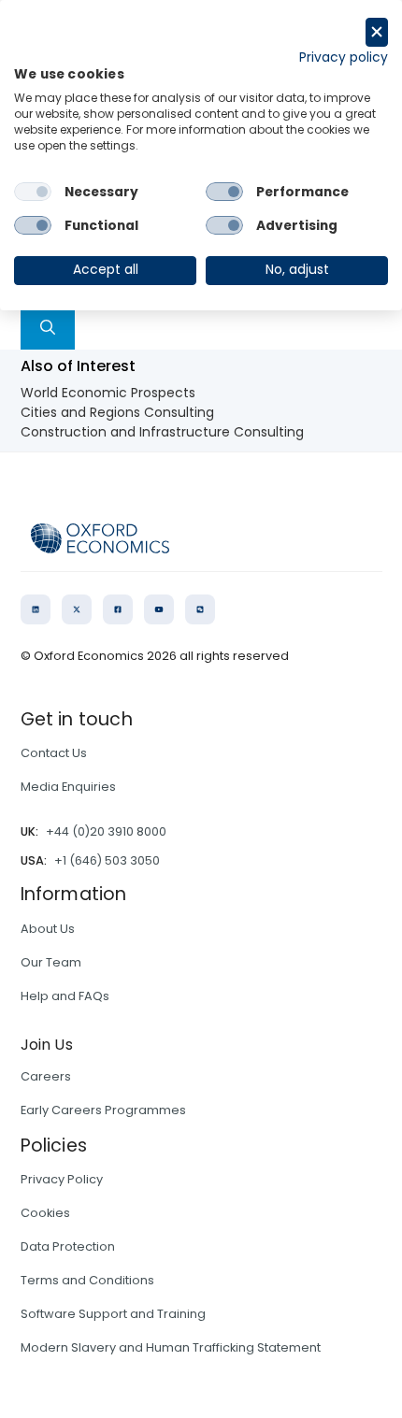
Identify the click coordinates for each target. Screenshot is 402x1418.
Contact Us (54, 753)
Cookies (45, 1213)
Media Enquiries (68, 787)
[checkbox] (32, 191)
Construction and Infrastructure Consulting (162, 432)
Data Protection (68, 1246)
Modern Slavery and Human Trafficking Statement (171, 1347)
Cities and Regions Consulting (117, 412)
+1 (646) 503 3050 (107, 860)
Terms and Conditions (87, 1280)
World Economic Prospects (108, 392)
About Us (48, 929)
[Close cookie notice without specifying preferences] (377, 32)
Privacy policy (343, 57)
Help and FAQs (65, 996)
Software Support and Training (113, 1314)
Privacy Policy (62, 1179)
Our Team (51, 962)
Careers (46, 1076)
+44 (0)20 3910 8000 (106, 831)
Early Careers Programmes (103, 1110)
